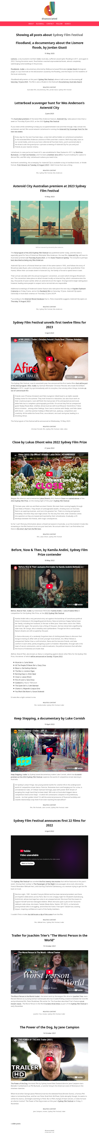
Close (63, 498)
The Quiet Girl (20, 685)
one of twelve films (71, 611)
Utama (17, 688)
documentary (41, 90)
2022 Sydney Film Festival (54, 613)
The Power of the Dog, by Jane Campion (49, 1027)
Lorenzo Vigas (29, 671)
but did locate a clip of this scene (40, 914)
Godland (18, 683)
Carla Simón (28, 662)
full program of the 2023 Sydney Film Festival (31, 253)
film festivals (37, 807)
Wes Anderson (57, 173)
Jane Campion (37, 1111)
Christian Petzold (36, 429)
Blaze (17, 668)
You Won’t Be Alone (22, 691)
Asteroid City (62, 119)
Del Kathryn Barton (29, 668)
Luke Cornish (46, 807)
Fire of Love (19, 680)
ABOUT (31, 24)
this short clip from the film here (29, 529)
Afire (29, 386)
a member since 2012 (55, 155)
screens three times (52, 1004)
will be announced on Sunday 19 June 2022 (47, 656)
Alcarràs (18, 662)
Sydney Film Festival (46, 79)
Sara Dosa (30, 680)
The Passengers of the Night (44, 884)
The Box (18, 671)
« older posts (15, 1123)
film (47, 90)
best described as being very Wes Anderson (27, 260)
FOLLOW (59, 24)
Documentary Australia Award (70, 82)
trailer (22, 69)
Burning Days (20, 674)
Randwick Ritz (45, 291)
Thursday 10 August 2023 (20, 301)
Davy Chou (42, 665)
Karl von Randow (29, 155)
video (65, 429)
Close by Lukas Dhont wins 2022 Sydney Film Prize (49, 442)
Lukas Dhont (44, 537)
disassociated (49, 18)
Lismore (14, 59)
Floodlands (15, 69)
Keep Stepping (16, 774)
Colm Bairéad (33, 685)
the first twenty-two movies (49, 881)
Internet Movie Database (34, 299)
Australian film (31, 90)
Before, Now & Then (18, 611)
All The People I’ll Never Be (25, 665)
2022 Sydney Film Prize (19, 501)
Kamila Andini (56, 611)
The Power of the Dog (19, 1083)
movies (44, 1014)
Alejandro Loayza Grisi (31, 688)
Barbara (14, 388)
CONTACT (50, 24)
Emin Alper (32, 674)
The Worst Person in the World (22, 996)
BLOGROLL (40, 24)
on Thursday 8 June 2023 (35, 258)
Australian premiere (21, 119)
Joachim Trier (78, 996)
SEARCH (68, 24)
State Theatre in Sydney (60, 258)
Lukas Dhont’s (45, 498)
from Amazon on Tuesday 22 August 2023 (33, 165)
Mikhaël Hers (42, 922)
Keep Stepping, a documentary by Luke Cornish (49, 718)
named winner (74, 498)
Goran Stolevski (38, 691)
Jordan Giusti (72, 69)
